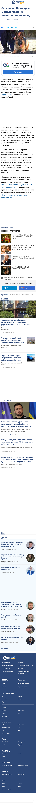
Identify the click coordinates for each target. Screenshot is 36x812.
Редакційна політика (7, 227)
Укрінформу (6, 94)
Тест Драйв (5, 742)
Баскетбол (21, 710)
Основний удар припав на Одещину (12, 464)
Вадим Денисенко (7, 609)
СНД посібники (6, 733)
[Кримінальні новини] (4, 295)
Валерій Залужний (7, 562)
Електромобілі (22, 742)
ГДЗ (3, 724)
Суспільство (22, 687)
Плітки (20, 783)
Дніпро (20, 699)
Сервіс (20, 745)
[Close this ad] (34, 801)
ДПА (19, 727)
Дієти (3, 756)
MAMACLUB (21, 774)
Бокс (19, 713)
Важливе (5, 299)
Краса (3, 786)
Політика (21, 680)
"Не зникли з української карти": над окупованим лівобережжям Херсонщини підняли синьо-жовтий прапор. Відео (12, 340)
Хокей (3, 713)
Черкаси (4, 702)
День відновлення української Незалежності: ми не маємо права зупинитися (12, 544)
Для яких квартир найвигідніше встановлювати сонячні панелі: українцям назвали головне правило (15, 322)
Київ (3, 696)
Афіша (3, 783)
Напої (19, 754)
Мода (19, 786)
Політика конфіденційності (25, 665)
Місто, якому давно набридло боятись (12, 638)
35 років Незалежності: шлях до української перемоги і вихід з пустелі (13, 557)
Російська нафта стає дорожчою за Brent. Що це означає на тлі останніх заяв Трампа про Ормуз (11, 604)
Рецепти (4, 754)
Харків (20, 696)
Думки (4, 538)
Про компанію (6, 662)
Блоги (4, 687)
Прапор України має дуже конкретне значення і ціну (10, 627)
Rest (3, 533)
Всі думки (4, 648)
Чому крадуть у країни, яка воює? (11, 616)
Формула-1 (5, 716)
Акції (3, 745)
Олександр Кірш (6, 642)
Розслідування (23, 683)
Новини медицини (7, 774)
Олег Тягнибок (6, 549)
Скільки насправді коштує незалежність (10, 568)
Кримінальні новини (12, 19)
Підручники (21, 724)
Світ (3, 683)
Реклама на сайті (6, 668)
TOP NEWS (6, 400)
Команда (20, 662)
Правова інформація (7, 665)
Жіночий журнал (6, 789)
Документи (21, 668)
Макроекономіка (23, 765)
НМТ (19, 730)
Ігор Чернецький (6, 631)
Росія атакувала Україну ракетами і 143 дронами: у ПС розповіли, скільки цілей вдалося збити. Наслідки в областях (17, 459)
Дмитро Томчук (6, 572)
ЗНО (3, 730)
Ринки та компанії (7, 765)
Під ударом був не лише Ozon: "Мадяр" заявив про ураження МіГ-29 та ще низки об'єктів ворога (17, 442)
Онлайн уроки (6, 727)
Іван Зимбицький (6, 620)
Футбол (4, 710)
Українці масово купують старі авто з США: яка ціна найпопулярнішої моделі (11, 358)
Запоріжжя (5, 699)
